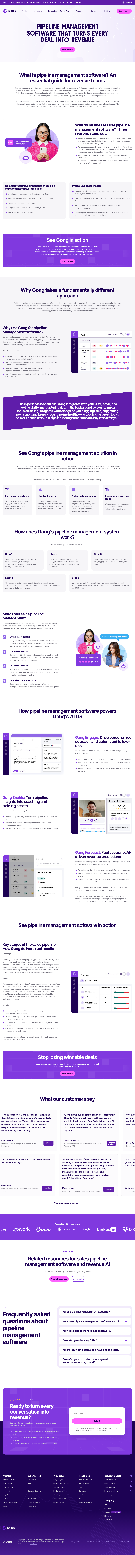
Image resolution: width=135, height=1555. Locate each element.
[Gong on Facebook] (131, 1486)
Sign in (129, 2)
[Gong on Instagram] (131, 1481)
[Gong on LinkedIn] (131, 1476)
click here (33, 1544)
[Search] (120, 2)
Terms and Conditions (92, 1542)
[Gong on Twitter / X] (131, 1491)
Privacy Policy (75, 1542)
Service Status (110, 1542)
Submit (97, 1421)
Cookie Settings (125, 1542)
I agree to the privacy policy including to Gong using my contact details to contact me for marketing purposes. (97, 1429)
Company (94, 11)
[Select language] (123, 2)
